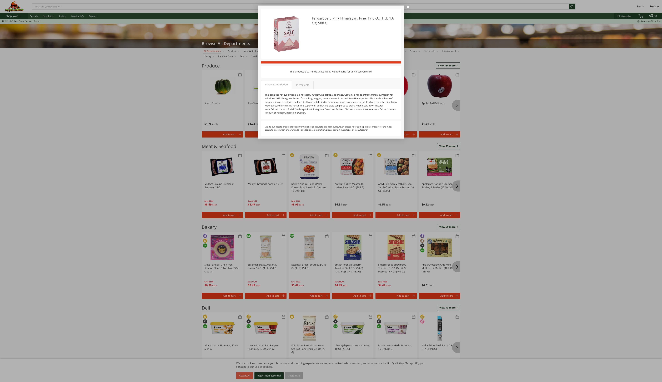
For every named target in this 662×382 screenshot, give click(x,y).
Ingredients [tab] (302, 85)
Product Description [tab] (276, 84)
